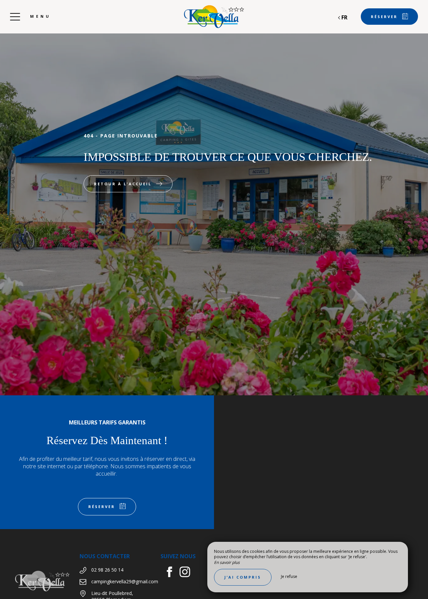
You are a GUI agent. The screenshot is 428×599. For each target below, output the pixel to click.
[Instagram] (187, 573)
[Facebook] (172, 573)
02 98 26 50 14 (107, 570)
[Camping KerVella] (214, 17)
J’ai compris (242, 577)
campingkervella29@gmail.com (124, 581)
